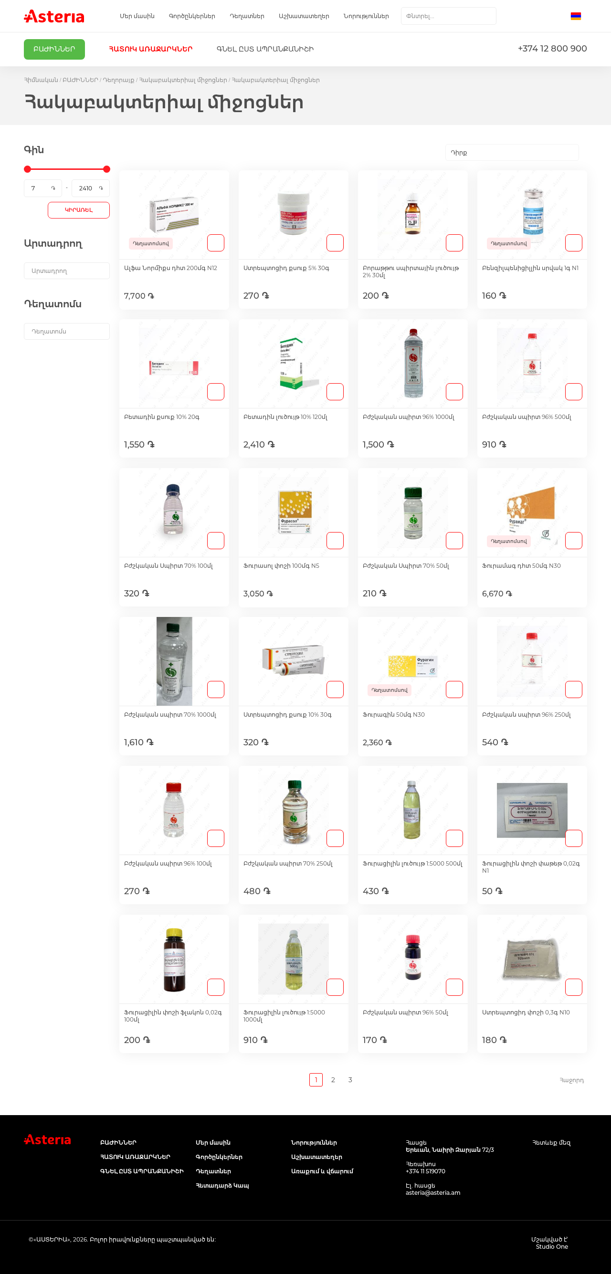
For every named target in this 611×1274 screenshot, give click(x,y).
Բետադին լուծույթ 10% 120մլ (285, 416)
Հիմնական (41, 80)
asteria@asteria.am (433, 1192)
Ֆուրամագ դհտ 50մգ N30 (521, 565)
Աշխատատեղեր (304, 16)
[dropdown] (67, 270)
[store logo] (54, 16)
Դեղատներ (247, 16)
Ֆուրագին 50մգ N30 (394, 714)
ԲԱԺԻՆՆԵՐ (80, 80)
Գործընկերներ (192, 16)
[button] (578, 16)
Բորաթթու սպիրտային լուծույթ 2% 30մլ (411, 271)
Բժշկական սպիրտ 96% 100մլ (168, 863)
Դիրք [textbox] (459, 152)
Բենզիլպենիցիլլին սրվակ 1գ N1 (530, 268)
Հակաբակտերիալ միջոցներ (183, 80)
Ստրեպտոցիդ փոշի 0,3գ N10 (526, 1012)
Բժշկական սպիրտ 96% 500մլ (526, 416)
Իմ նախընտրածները (538, 16)
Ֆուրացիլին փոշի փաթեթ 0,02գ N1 (531, 867)
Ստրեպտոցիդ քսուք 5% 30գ (286, 268)
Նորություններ (366, 16)
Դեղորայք (119, 80)
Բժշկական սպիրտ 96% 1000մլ (408, 416)
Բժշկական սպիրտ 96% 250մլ (526, 714)
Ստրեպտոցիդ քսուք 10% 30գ (287, 714)
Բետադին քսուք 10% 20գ (162, 416)
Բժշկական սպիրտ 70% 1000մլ (170, 714)
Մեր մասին (137, 16)
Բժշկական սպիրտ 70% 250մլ (288, 863)
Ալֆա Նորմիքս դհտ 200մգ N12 (170, 268)
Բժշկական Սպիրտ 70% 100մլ (168, 565)
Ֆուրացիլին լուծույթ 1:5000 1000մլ (284, 1016)
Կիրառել (79, 210)
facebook (538, 1161)
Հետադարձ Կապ (222, 1185)
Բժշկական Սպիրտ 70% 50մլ (406, 565)
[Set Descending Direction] (587, 152)
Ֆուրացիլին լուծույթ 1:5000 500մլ (413, 863)
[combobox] (448, 16)
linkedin (581, 1161)
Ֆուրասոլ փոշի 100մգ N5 (281, 565)
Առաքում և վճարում (322, 1171)
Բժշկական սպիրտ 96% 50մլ (405, 1012)
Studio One (552, 1246)
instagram (560, 1161)
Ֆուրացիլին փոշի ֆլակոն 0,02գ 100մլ (173, 1016)
